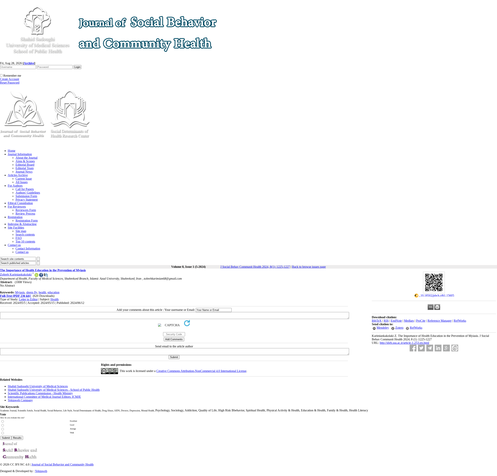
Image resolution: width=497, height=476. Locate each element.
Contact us (14, 245)
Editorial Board (25, 164)
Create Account (9, 79)
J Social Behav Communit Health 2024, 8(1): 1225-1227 (255, 266)
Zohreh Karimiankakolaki (16, 274)
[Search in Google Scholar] (41, 275)
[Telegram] (429, 348)
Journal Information (20, 154)
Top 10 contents (25, 241)
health (42, 292)
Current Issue (24, 178)
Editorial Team (25, 168)
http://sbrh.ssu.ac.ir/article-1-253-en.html (404, 342)
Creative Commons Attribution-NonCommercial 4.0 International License (201, 371)
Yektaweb (41, 471)
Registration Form (27, 220)
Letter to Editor (28, 299)
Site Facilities (16, 227)
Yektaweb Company (20, 400)
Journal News (24, 171)
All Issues (22, 182)
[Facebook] (413, 348)
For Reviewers (17, 206)
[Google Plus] (446, 348)
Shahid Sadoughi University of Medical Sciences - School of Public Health (54, 389)
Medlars (409, 320)
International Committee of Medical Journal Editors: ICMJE (44, 396)
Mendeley (383, 327)
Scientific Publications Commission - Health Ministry (40, 393)
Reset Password (9, 82)
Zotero (399, 327)
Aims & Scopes (25, 161)
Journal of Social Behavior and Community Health (62, 464)
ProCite (420, 320)
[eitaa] (454, 348)
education (53, 292)
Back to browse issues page (309, 266)
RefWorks (460, 320)
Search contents (25, 234)
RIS (386, 320)
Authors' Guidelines (28, 192)
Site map (21, 231)
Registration (15, 217)
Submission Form (26, 196)
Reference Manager (439, 320)
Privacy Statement (27, 199)
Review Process (25, 213)
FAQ (19, 238)
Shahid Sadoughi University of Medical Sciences (38, 386)
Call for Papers (25, 189)
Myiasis (20, 292)
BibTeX (377, 320)
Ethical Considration (20, 203)
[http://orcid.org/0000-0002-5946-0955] (36, 275)
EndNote (396, 320)
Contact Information (28, 248)
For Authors (15, 185)
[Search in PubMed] (46, 275)
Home (11, 150)
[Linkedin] (438, 348)
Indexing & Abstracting (22, 224)
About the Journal (26, 157)
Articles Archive (18, 175)
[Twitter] (421, 348)
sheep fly (31, 292)
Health (54, 299)
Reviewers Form (26, 210)
